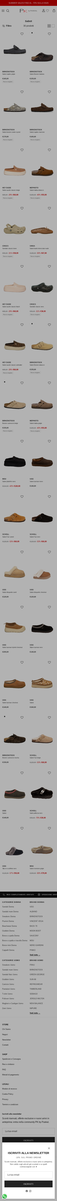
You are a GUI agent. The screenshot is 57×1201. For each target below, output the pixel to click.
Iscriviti (28, 1184)
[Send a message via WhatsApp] (4, 1196)
